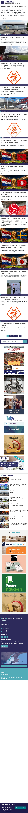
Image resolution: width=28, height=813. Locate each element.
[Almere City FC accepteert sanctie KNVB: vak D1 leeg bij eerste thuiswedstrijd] (14, 209)
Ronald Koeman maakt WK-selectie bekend (13, 325)
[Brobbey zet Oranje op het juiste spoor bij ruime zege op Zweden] (14, 235)
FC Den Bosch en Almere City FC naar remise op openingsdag (14, 115)
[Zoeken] (25, 341)
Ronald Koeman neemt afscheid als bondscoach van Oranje (14, 141)
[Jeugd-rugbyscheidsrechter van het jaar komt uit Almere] (14, 288)
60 (20, 335)
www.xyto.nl (5, 631)
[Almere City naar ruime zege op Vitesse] (14, 28)
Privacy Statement (5, 674)
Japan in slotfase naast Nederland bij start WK (14, 272)
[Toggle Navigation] (25, 3)
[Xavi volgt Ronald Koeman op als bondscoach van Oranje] (14, 78)
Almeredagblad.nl (9, 2)
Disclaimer (3, 672)
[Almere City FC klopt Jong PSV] (14, 54)
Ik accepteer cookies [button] (20, 807)
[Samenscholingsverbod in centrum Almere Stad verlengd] (4, 487)
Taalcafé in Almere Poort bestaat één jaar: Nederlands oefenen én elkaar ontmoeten (18, 525)
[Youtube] (5, 637)
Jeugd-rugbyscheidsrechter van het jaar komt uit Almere (13, 299)
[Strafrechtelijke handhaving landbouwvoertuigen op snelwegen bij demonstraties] (4, 500)
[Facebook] (2, 637)
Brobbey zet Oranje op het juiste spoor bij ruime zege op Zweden (13, 246)
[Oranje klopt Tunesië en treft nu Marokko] (14, 183)
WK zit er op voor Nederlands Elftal (12, 167)
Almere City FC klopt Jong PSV (12, 64)
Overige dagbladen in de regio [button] (8, 665)
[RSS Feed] (7, 637)
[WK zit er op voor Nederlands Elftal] (14, 157)
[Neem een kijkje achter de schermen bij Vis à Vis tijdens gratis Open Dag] (4, 513)
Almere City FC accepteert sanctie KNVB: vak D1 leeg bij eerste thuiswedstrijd (13, 220)
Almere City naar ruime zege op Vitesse (12, 38)
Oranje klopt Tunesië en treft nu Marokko (13, 194)
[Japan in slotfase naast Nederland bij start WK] (14, 262)
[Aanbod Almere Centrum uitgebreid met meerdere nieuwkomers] (4, 506)
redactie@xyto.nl (6, 630)
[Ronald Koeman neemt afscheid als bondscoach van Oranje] (14, 130)
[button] (4, 19)
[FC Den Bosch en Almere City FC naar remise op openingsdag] (14, 104)
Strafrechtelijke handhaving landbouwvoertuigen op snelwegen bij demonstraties (18, 499)
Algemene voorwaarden (6, 669)
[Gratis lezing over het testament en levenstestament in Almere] (4, 480)
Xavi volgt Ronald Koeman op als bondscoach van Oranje (13, 89)
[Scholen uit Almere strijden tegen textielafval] (4, 519)
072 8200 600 (6, 628)
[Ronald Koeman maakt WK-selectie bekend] (14, 314)
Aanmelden (4, 646)
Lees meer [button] (8, 810)
